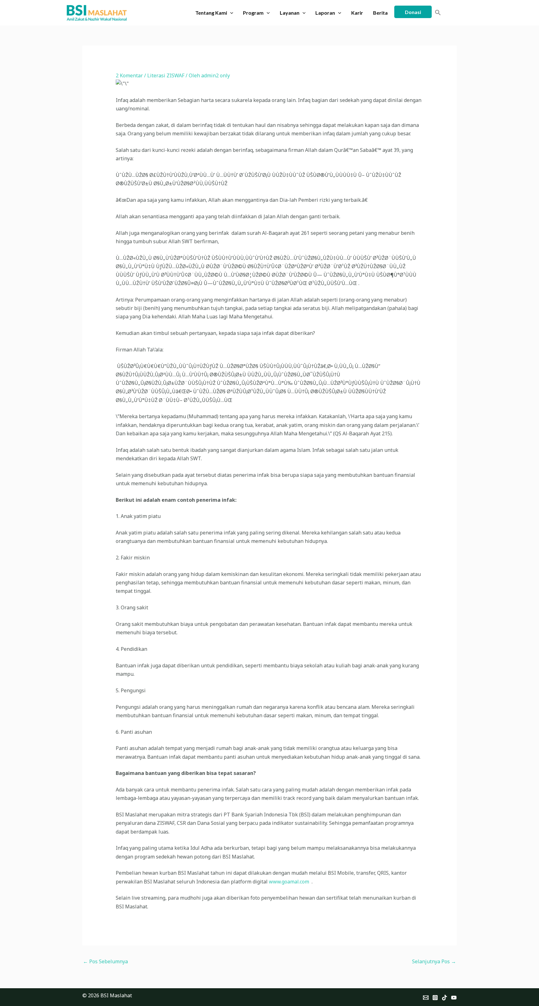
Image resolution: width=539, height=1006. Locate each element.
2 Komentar (129, 75)
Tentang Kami (211, 13)
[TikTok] (444, 997)
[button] (230, 13)
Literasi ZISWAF (165, 75)
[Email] (426, 997)
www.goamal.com (289, 881)
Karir (357, 13)
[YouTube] (454, 997)
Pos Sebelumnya (105, 961)
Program (253, 13)
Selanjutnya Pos (434, 961)
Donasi (413, 12)
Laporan (325, 13)
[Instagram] (435, 997)
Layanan (289, 13)
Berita (380, 13)
